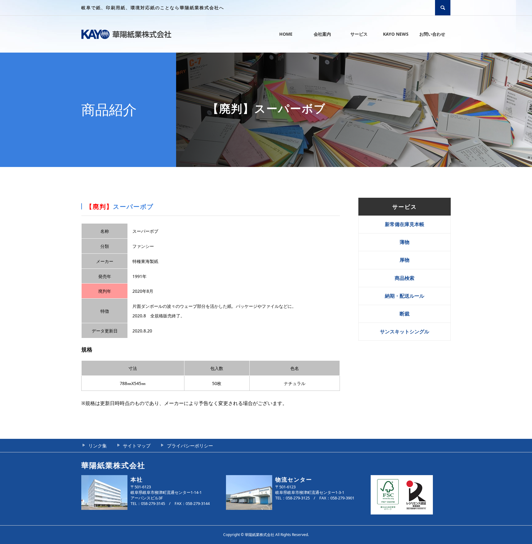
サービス (359, 34)
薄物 (404, 242)
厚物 (404, 259)
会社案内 (322, 34)
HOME (285, 34)
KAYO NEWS (396, 34)
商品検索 (404, 278)
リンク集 (97, 446)
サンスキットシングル (404, 331)
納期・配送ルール (404, 295)
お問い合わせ (432, 34)
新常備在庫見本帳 (404, 224)
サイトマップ (137, 446)
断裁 (404, 313)
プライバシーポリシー (190, 446)
